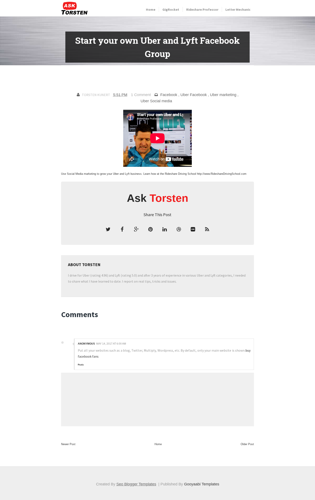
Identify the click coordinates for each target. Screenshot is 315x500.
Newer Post (68, 444)
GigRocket (170, 9)
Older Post (247, 444)
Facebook (168, 95)
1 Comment (141, 95)
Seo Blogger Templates (136, 484)
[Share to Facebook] (122, 229)
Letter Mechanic (237, 9)
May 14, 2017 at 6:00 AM (111, 343)
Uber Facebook (193, 95)
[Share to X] (108, 229)
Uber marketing (223, 95)
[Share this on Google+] (136, 229)
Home (150, 9)
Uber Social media (156, 101)
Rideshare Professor (202, 9)
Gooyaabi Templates (201, 484)
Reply (81, 364)
